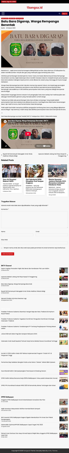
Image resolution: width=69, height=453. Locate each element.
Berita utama (5, 18)
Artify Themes (52, 451)
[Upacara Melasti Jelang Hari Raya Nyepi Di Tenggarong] (63, 278)
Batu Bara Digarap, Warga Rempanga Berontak (16, 284)
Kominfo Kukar (19, 18)
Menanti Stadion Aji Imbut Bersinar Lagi (13, 298)
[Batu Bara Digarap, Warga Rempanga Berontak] (63, 285)
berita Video (12, 18)
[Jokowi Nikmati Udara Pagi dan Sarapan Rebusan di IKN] (63, 335)
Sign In (65, 13)
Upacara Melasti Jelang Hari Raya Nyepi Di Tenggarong (19, 277)
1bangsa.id (34, 7)
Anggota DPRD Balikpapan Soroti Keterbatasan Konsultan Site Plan (23, 400)
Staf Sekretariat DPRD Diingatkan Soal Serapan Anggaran (35, 181)
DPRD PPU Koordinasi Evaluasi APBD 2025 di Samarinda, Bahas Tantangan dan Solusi (28, 385)
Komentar (5, 209)
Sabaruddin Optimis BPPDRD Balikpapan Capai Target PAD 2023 (22, 425)
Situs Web (4, 240)
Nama (3, 232)
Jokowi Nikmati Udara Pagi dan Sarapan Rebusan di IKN (19, 334)
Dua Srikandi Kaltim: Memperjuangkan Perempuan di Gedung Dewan (23, 371)
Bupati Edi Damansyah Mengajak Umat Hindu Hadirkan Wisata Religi (23, 291)
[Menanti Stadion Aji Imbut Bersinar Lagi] (63, 300)
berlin (3, 28)
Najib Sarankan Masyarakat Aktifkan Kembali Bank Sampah (20, 409)
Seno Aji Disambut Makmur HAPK (9, 180)
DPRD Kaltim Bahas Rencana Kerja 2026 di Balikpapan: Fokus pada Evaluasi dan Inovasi (29, 378)
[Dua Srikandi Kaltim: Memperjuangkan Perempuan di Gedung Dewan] (63, 372)
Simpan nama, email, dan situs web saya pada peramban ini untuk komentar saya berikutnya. (34, 248)
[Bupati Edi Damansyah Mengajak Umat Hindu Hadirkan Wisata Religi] (63, 292)
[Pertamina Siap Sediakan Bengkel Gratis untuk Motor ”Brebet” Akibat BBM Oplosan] (63, 364)
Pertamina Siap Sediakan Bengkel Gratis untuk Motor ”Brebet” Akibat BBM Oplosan (28, 362)
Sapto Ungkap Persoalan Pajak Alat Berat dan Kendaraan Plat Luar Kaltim (25, 268)
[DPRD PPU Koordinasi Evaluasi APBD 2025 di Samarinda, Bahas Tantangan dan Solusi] (63, 387)
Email (37, 232)
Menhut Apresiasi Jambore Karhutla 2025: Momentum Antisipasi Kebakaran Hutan (57, 182)
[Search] (59, 13)
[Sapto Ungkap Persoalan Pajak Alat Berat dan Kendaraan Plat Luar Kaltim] (63, 271)
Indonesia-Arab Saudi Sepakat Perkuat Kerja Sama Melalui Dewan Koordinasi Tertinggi (29, 341)
